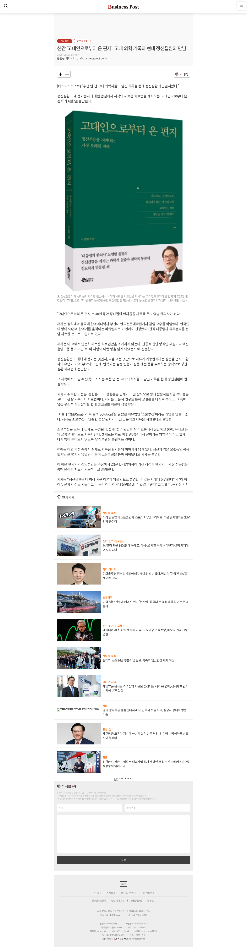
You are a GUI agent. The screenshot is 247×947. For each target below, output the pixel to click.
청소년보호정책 (99, 900)
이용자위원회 (148, 892)
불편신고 (151, 900)
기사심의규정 (136, 900)
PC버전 (123, 884)
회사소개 (97, 892)
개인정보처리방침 (128, 892)
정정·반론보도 (117, 900)
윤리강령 (111, 892)
